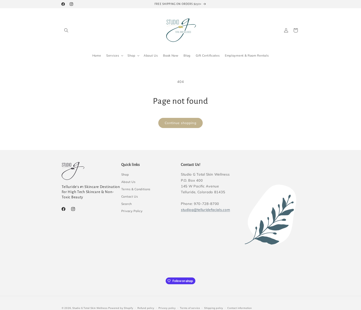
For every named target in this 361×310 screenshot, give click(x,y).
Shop (125, 175)
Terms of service (190, 307)
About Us (128, 182)
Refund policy (145, 307)
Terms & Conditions (135, 189)
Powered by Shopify (120, 307)
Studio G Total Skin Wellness (90, 307)
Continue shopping (180, 123)
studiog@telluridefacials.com (205, 210)
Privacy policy (167, 307)
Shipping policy (213, 307)
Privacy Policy (132, 211)
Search (126, 204)
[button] (66, 30)
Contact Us (129, 196)
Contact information (239, 307)
